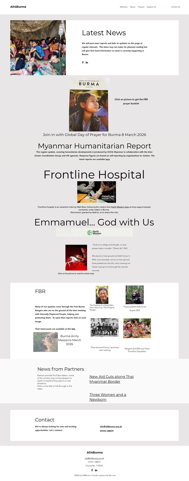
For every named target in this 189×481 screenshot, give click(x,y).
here (108, 159)
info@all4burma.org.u (94, 458)
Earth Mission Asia (120, 207)
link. (74, 329)
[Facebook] (82, 62)
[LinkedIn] (86, 62)
